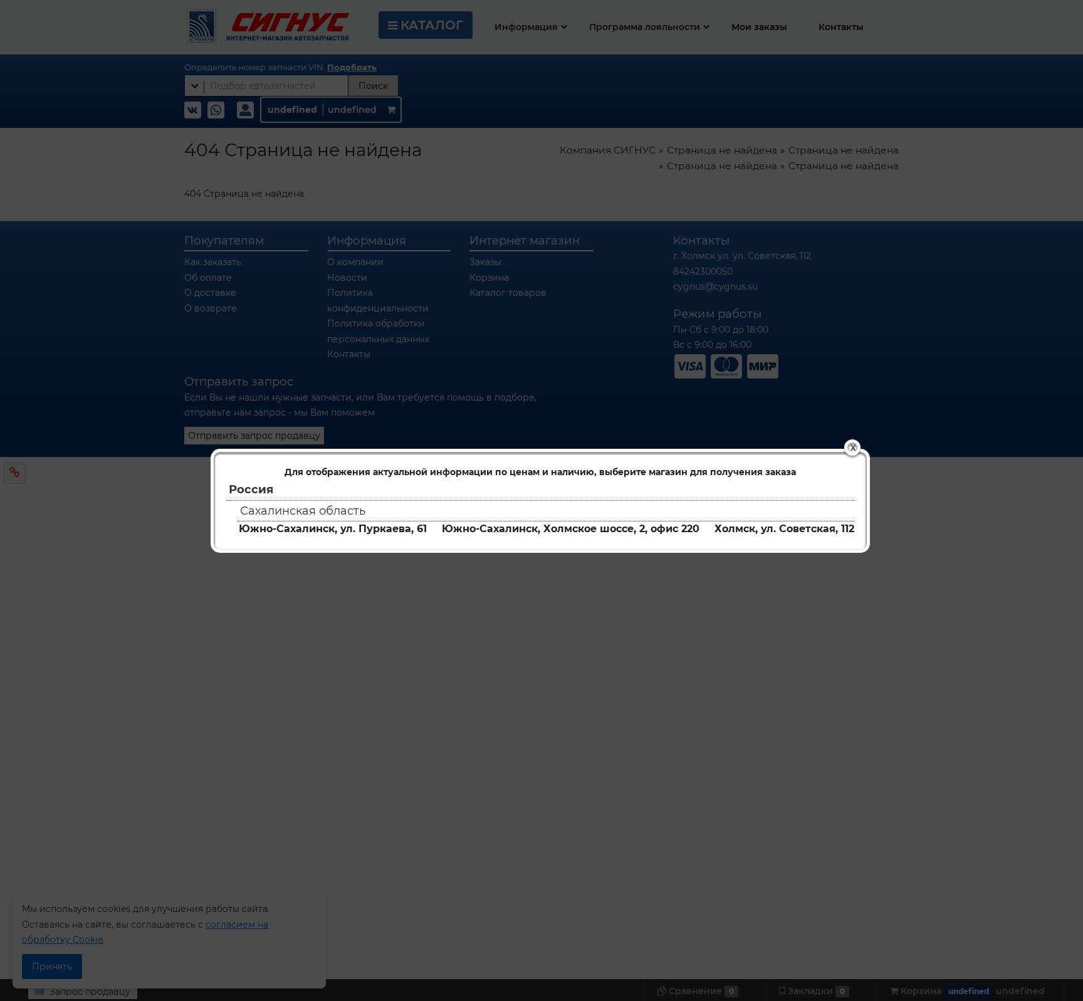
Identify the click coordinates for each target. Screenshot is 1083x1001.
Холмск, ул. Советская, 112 (784, 529)
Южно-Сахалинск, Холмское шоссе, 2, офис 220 (570, 529)
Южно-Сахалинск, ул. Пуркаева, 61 (333, 529)
